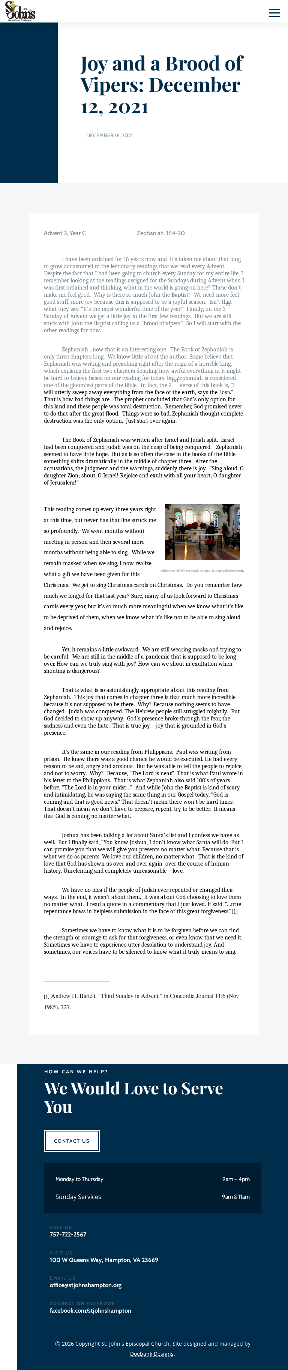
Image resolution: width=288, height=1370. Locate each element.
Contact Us (72, 1141)
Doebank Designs (152, 1353)
